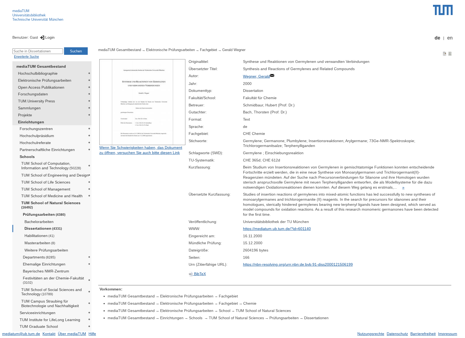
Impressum (447, 334)
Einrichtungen (31, 122)
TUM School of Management (45, 189)
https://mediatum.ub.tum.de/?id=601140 (277, 228)
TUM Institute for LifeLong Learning (50, 320)
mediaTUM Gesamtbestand (41, 66)
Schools (27, 156)
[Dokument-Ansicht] (444, 53)
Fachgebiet (208, 50)
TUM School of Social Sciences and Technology (51, 291)
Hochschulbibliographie (38, 73)
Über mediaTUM (72, 334)
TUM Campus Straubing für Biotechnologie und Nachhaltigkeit (50, 303)
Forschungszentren (36, 129)
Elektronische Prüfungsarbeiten (44, 80)
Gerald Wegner (233, 50)
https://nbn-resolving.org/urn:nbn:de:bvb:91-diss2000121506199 (298, 264)
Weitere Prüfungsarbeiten (46, 250)
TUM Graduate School (39, 326)
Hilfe (92, 334)
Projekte (25, 115)
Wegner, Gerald (256, 76)
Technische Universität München (37, 19)
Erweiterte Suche (26, 57)
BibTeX (199, 274)
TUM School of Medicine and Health (52, 196)
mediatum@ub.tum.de (21, 334)
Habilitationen (39, 235)
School (224, 310)
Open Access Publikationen (41, 87)
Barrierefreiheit (423, 334)
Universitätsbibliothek (29, 15)
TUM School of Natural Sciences (50, 205)
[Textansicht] (450, 53)
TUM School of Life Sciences (45, 182)
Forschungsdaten (33, 94)
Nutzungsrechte (370, 334)
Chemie (249, 303)
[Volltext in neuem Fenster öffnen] (142, 102)
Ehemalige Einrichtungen (44, 264)
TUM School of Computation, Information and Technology (51, 165)
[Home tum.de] (443, 10)
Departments (39, 257)
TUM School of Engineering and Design (55, 175)
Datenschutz (397, 334)
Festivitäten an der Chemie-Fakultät (53, 280)
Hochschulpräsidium (37, 136)
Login (50, 37)
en (450, 38)
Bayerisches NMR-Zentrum (46, 271)
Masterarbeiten (39, 243)
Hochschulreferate (35, 143)
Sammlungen (29, 108)
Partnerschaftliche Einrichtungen (47, 150)
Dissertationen (43, 228)
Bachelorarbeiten (39, 222)
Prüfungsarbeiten (44, 214)
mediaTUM (20, 11)
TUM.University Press (36, 101)
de (437, 38)
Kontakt (49, 334)
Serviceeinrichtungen (37, 313)
